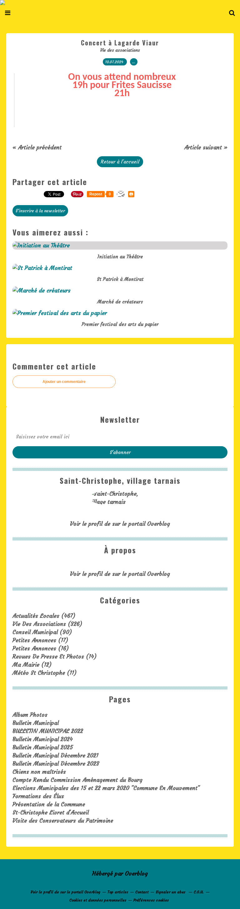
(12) (32, 664)
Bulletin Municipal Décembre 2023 (55, 763)
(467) (43, 615)
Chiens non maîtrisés (39, 771)
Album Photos (30, 714)
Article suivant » (206, 147)
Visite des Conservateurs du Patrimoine (62, 820)
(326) (47, 624)
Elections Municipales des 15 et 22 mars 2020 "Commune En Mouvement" (106, 788)
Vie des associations (120, 50)
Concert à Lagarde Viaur (120, 42)
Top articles (118, 892)
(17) (40, 640)
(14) (54, 656)
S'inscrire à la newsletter (40, 211)
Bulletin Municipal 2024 (42, 739)
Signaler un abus (171, 892)
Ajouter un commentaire (64, 382)
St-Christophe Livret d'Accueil (50, 812)
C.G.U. (199, 892)
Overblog (136, 873)
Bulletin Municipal (35, 722)
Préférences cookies (151, 900)
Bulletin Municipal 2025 (42, 747)
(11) (44, 672)
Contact (141, 892)
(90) (42, 632)
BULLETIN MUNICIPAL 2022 (47, 731)
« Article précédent (37, 147)
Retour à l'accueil (120, 162)
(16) (40, 648)
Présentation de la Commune (48, 804)
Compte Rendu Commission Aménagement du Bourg (77, 779)
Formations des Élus (38, 796)
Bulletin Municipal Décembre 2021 (55, 755)
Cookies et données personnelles (97, 900)
